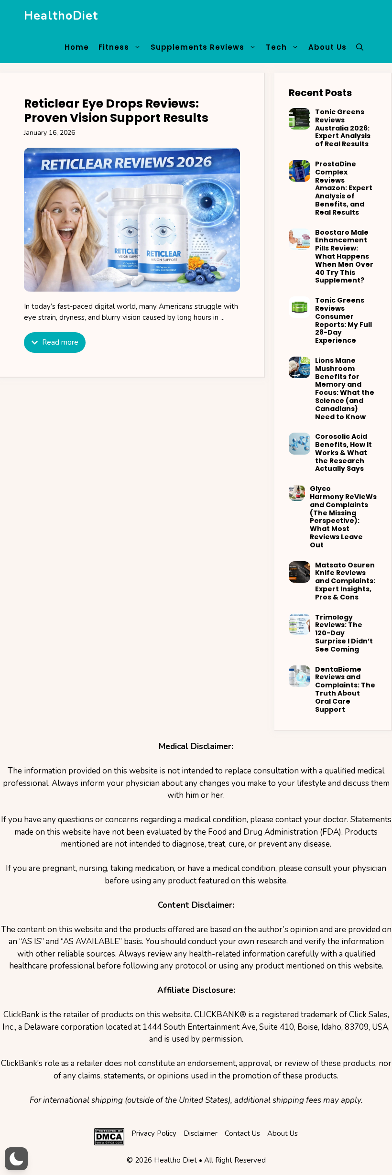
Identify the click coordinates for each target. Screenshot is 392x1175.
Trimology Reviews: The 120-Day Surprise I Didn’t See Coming (344, 633)
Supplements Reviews (197, 47)
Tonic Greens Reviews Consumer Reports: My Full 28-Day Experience (343, 320)
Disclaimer (201, 1133)
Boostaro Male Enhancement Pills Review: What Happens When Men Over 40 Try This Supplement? (344, 256)
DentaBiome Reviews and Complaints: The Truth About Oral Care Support (345, 689)
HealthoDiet (61, 16)
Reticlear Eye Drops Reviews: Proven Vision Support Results (116, 110)
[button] (359, 47)
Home (77, 47)
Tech (276, 47)
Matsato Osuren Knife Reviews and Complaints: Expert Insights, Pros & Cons (345, 581)
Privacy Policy (153, 1133)
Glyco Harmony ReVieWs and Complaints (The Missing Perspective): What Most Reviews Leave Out (343, 517)
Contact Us (242, 1133)
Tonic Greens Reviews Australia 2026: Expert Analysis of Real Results (342, 128)
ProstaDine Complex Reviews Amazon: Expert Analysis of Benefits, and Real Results (343, 188)
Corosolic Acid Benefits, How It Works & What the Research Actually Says (343, 452)
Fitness (113, 47)
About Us (327, 47)
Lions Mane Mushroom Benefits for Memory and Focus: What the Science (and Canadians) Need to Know (344, 389)
